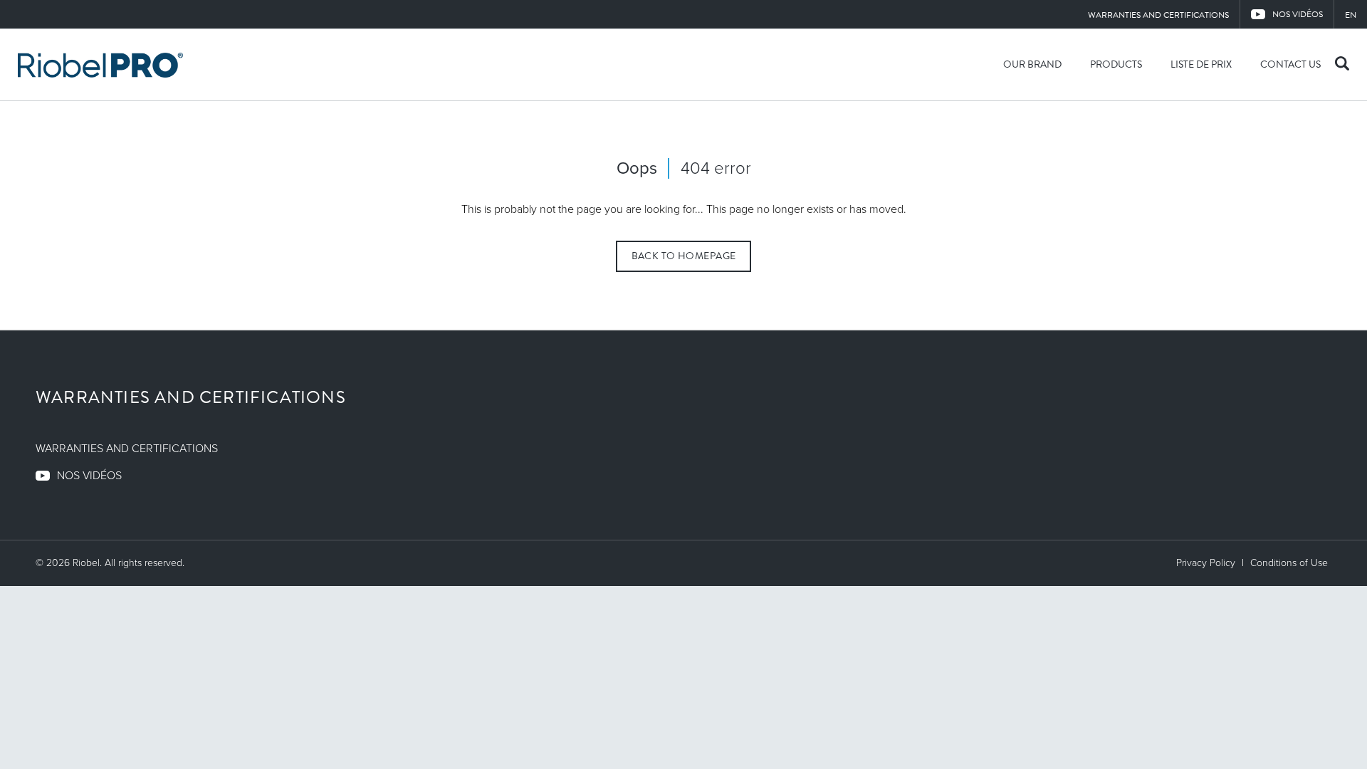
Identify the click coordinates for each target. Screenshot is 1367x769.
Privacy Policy (1205, 563)
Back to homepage (684, 256)
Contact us (1290, 64)
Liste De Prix (1201, 64)
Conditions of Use (1289, 563)
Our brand (1032, 64)
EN (1350, 15)
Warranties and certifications (1158, 15)
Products (1116, 64)
